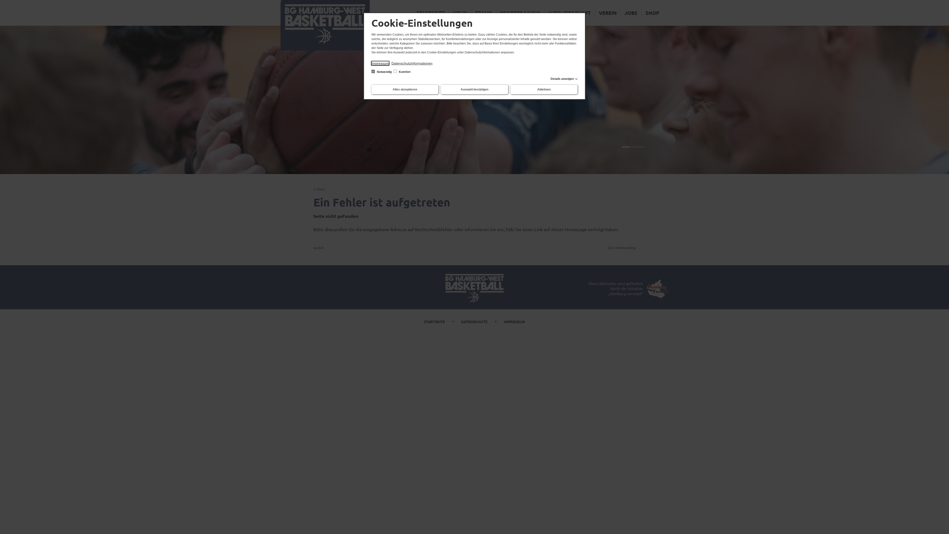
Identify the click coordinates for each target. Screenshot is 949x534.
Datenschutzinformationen (411, 63)
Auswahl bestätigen (474, 89)
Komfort (404, 72)
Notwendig (384, 72)
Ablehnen (544, 89)
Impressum (380, 63)
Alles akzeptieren (405, 89)
